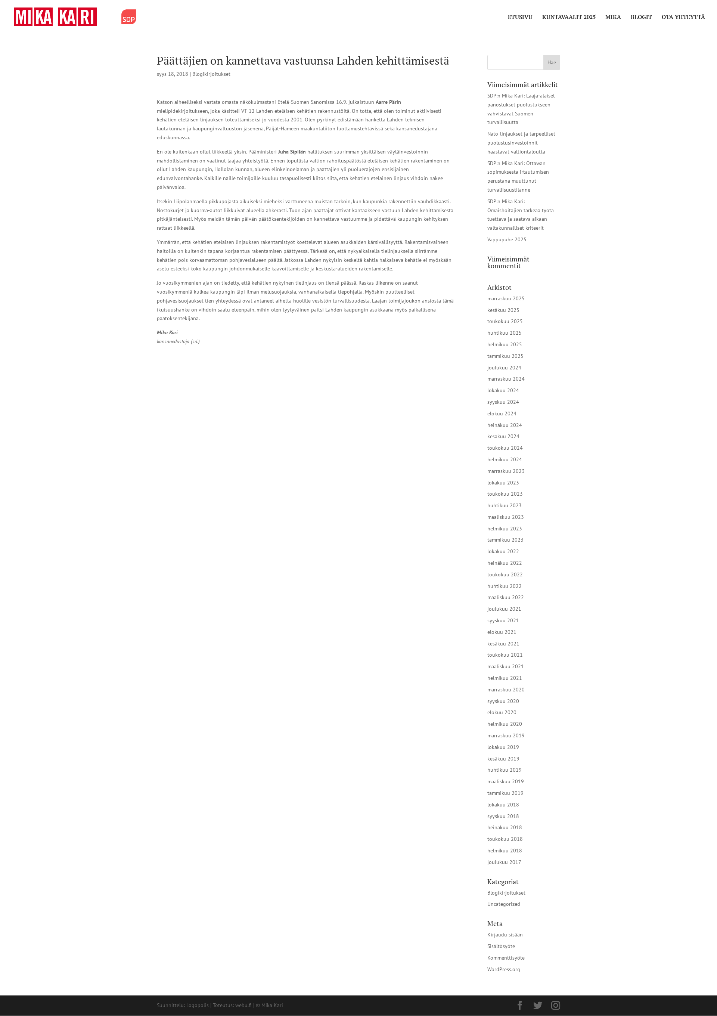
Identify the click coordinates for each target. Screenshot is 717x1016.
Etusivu (520, 17)
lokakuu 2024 (503, 390)
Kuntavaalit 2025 (569, 17)
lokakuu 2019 (503, 747)
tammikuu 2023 (505, 539)
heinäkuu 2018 (504, 827)
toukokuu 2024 (505, 447)
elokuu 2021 (501, 632)
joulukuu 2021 (504, 608)
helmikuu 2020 (504, 724)
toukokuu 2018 (505, 839)
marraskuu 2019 (506, 735)
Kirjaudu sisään (505, 934)
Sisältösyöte (501, 946)
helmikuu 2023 (504, 528)
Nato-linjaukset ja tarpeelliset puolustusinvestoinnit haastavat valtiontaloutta (521, 142)
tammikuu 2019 (505, 793)
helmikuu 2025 (504, 344)
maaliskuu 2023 (505, 517)
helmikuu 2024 (504, 459)
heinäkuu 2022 (504, 563)
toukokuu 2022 (505, 574)
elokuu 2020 (501, 712)
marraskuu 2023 (506, 471)
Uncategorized (503, 904)
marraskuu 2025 (506, 298)
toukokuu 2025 (505, 321)
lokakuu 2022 (503, 551)
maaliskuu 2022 (505, 597)
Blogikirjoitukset (211, 74)
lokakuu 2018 (503, 804)
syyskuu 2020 (503, 701)
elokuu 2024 (501, 413)
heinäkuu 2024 (504, 425)
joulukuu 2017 (504, 862)
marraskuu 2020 (506, 689)
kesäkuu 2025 (503, 310)
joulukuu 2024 (504, 367)
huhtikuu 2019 (504, 769)
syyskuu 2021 (503, 620)
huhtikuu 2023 (504, 505)
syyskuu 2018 (503, 816)
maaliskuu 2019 (505, 781)
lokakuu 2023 (503, 482)
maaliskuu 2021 (505, 666)
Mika (613, 17)
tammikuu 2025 (505, 356)
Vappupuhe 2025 (507, 239)
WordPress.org (503, 969)
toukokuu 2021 (505, 654)
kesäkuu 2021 (503, 643)
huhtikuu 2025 (504, 332)
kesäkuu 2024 (503, 436)
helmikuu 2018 (504, 850)
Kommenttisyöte (506, 957)
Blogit (641, 17)
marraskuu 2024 (506, 378)
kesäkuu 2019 (503, 758)
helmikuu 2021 (504, 678)
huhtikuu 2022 (504, 586)
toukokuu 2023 (505, 493)
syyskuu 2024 (503, 402)
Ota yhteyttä (683, 17)
